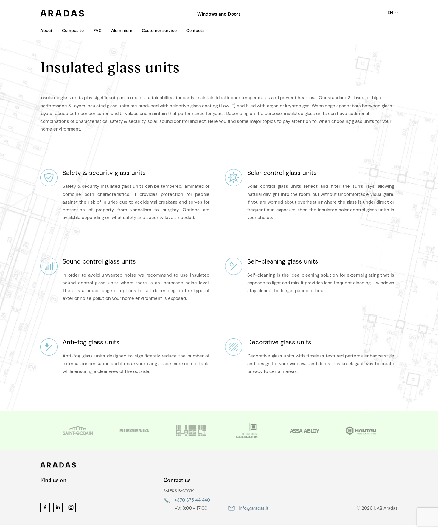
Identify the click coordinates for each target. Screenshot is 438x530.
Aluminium (121, 30)
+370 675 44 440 (192, 500)
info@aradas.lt (253, 508)
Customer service (159, 30)
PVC (97, 30)
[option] (77, 430)
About (46, 30)
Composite (73, 30)
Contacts (195, 30)
